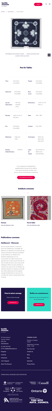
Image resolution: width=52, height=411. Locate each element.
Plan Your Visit (30, 348)
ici (37, 172)
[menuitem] (13, 352)
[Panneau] (13, 208)
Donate (38, 4)
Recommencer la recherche (26, 177)
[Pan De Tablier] (39, 208)
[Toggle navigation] (46, 4)
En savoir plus (13, 302)
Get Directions (4, 343)
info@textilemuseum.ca (11, 348)
